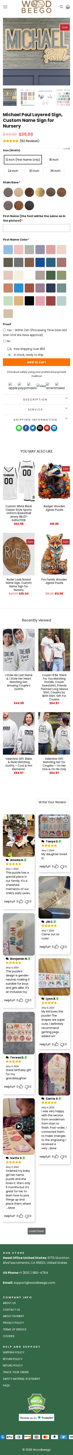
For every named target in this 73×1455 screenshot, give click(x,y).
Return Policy (12, 1359)
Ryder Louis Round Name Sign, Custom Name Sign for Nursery (19, 585)
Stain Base (11, 182)
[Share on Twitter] (33, 428)
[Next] (63, 51)
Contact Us (11, 1310)
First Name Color (16, 240)
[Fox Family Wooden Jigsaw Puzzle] (54, 554)
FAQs (6, 1385)
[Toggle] (66, 398)
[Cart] (68, 7)
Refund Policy (13, 1365)
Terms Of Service (14, 1329)
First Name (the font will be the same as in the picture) (34, 218)
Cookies (8, 1336)
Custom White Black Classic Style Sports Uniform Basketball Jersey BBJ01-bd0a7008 (18, 513)
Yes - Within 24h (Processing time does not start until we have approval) (35, 332)
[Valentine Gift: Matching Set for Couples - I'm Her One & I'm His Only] (54, 733)
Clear (66, 148)
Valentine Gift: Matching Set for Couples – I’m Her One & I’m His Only (54, 764)
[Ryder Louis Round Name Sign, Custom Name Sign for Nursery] (19, 554)
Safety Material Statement (21, 1379)
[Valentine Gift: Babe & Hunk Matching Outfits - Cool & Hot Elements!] (19, 733)
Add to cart (36, 362)
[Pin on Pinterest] (47, 428)
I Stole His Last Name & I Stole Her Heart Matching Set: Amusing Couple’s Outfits (19, 682)
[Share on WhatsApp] (19, 428)
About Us (9, 1303)
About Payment (13, 1316)
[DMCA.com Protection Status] (36, 1403)
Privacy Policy (13, 1323)
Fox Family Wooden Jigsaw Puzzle (54, 581)
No (8, 341)
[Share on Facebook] (26, 428)
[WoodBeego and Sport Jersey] (36, 7)
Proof (7, 324)
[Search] (61, 7)
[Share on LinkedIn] (54, 428)
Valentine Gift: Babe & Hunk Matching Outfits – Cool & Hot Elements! (18, 764)
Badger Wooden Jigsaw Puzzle (54, 508)
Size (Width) (11, 150)
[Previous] (9, 51)
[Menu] (5, 7)
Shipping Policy (13, 1352)
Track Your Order (16, 1372)
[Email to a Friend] (40, 428)
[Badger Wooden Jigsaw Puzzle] (54, 481)
